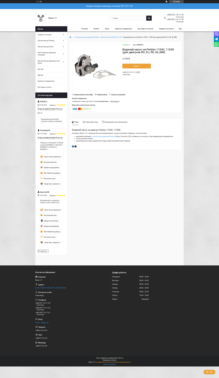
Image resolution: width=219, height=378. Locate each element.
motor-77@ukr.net (42, 323)
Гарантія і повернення (123, 29)
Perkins (96, 29)
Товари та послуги (166, 29)
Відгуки (40, 75)
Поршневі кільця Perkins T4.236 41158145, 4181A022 (51, 120)
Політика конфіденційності (121, 362)
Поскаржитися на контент (103, 362)
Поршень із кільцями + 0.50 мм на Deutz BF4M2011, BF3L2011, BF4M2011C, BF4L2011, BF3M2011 (51, 146)
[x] (75, 147)
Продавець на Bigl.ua (109, 360)
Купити (136, 66)
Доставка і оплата (44, 87)
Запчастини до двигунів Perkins (87, 37)
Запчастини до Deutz (45, 47)
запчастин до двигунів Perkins (103, 136)
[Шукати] (149, 18)
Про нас (40, 69)
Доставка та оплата (145, 29)
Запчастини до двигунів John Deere (49, 62)
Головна (84, 29)
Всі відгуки (42, 251)
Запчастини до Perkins (46, 41)
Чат (211, 372)
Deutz (107, 29)
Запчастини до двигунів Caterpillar (47, 54)
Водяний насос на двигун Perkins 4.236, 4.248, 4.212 (49, 201)
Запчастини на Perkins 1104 (111, 37)
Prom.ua (120, 358)
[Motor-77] (41, 18)
